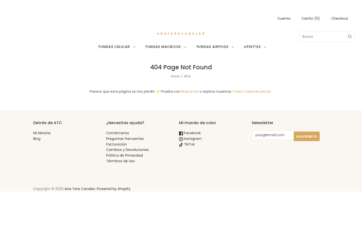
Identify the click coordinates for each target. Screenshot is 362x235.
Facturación (116, 144)
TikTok (189, 144)
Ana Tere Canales (80, 188)
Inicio (175, 76)
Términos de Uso (120, 161)
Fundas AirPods (213, 46)
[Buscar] (350, 36)
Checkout (339, 18)
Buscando (189, 91)
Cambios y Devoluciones (127, 149)
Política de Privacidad (124, 155)
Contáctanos (117, 133)
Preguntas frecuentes (125, 138)
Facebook (192, 133)
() (310, 18)
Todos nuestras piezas (251, 91)
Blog (36, 138)
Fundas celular (114, 46)
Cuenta (283, 18)
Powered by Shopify (114, 188)
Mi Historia (41, 133)
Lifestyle (252, 46)
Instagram (192, 138)
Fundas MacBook (163, 46)
